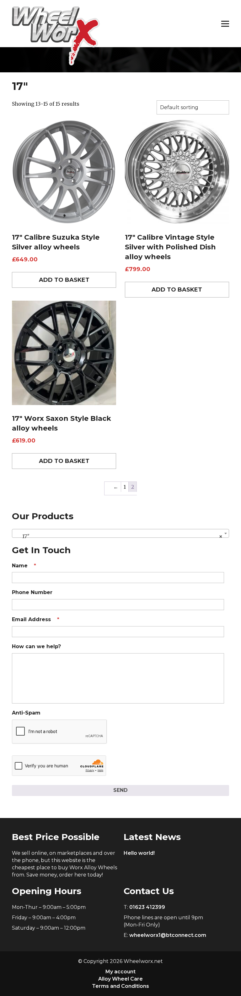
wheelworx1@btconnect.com (167, 935)
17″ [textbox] (118, 536)
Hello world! (139, 853)
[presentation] (59, 732)
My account (120, 972)
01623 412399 (147, 907)
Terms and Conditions (120, 986)
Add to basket (64, 279)
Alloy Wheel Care (120, 979)
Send (120, 790)
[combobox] (120, 533)
